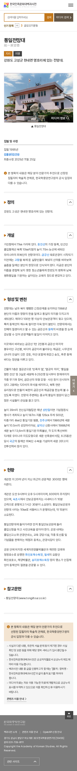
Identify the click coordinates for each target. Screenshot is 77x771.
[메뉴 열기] (70, 5)
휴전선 (41, 244)
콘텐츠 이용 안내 (15, 698)
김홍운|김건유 (12, 154)
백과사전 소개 (10, 731)
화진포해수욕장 (34, 554)
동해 (50, 329)
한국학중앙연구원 (14, 723)
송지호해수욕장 (40, 560)
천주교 (43, 420)
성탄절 (46, 410)
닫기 (70, 202)
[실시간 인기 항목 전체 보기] (17, 25)
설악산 (40, 425)
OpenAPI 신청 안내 (52, 731)
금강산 (45, 254)
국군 (11, 441)
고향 (17, 260)
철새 (46, 554)
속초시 (16, 499)
